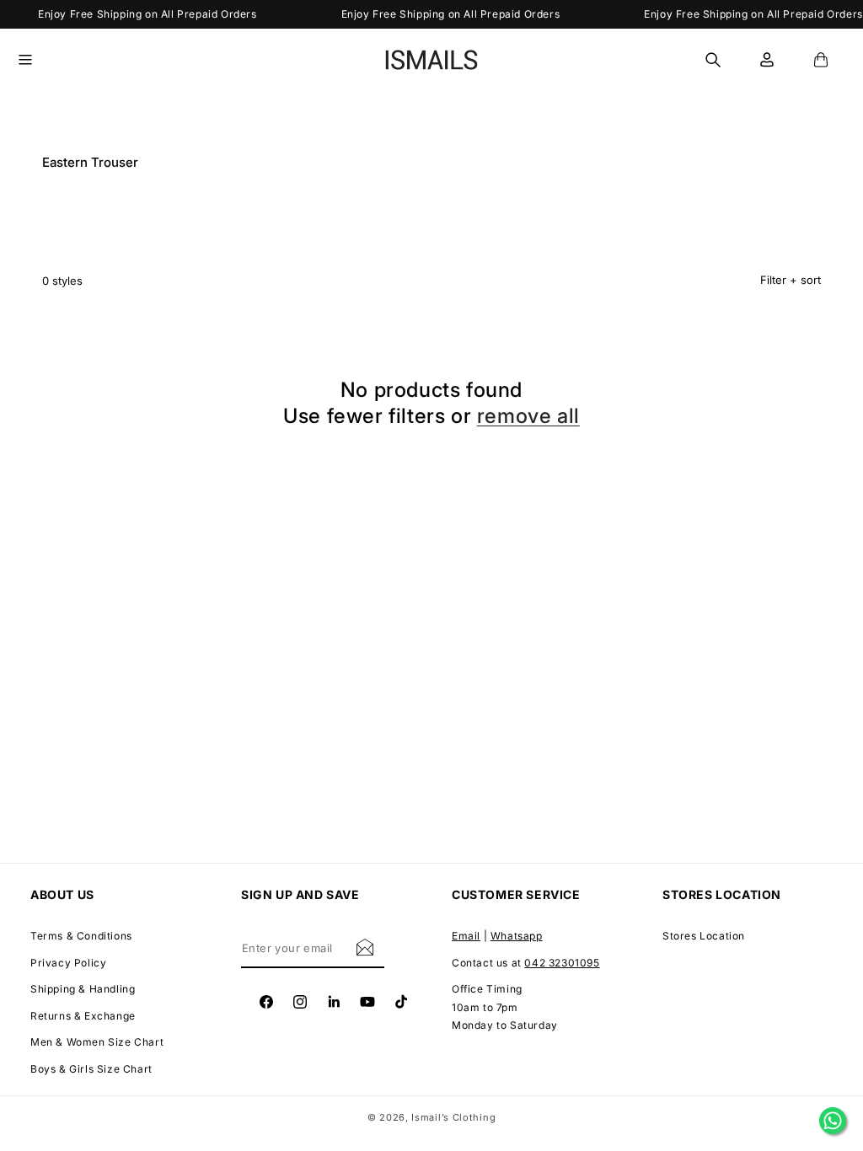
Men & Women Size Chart (96, 1042)
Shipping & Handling (82, 988)
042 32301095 (561, 962)
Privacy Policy (68, 962)
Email (466, 935)
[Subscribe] (364, 946)
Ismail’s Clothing (453, 1117)
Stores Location (703, 935)
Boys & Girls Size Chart (91, 1069)
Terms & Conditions (81, 935)
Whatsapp (516, 935)
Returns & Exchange (83, 1015)
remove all (528, 416)
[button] (35, 59)
